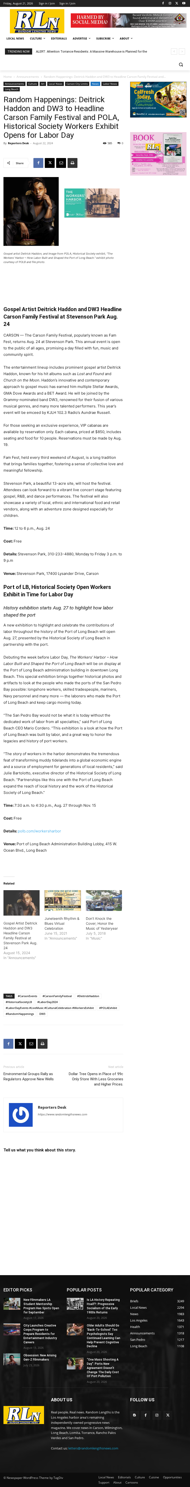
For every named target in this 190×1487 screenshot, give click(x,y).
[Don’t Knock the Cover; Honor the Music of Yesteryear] (104, 900)
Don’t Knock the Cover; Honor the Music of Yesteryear (102, 923)
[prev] (174, 51)
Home (7, 77)
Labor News (110, 83)
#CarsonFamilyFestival (57, 996)
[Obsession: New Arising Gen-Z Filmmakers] (11, 1359)
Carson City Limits (77, 83)
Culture (32, 83)
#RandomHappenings (20, 1014)
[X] (177, 3)
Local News (55, 83)
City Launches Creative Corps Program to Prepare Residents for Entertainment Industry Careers (40, 1334)
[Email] (61, 163)
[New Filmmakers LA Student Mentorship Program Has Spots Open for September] (11, 1304)
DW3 (42, 1014)
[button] (181, 64)
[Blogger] (134, 1415)
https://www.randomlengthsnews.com (62, 1114)
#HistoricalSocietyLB (19, 1002)
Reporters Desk (18, 143)
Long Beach (11, 89)
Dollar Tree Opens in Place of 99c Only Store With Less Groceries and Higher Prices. (96, 1079)
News (95, 83)
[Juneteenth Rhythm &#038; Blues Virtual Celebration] (63, 900)
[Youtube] (184, 3)
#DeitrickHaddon (88, 996)
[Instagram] (170, 3)
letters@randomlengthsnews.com (93, 1448)
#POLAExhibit (108, 1008)
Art (43, 83)
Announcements (28, 77)
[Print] (72, 163)
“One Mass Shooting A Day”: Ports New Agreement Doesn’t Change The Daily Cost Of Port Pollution (103, 1368)
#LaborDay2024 (47, 1002)
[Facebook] (163, 3)
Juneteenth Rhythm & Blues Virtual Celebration (62, 923)
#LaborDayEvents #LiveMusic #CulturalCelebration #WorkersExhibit (50, 1008)
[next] (182, 51)
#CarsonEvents (27, 996)
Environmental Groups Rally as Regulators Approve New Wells (28, 1076)
